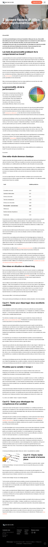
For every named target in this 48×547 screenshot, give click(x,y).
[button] (45, 2)
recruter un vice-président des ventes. (12, 319)
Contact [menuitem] (26, 533)
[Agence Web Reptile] (45, 543)
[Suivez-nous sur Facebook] (32, 532)
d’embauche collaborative (11, 112)
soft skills (27, 275)
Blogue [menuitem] (26, 531)
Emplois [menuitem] (18, 533)
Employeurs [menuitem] (19, 530)
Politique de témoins (27, 543)
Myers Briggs (13, 138)
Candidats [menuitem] (19, 531)
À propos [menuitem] (27, 530)
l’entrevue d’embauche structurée (25, 248)
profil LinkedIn (8, 76)
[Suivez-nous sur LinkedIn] (35, 532)
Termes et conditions (30, 541)
